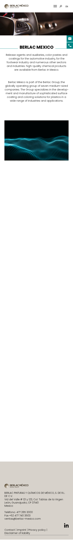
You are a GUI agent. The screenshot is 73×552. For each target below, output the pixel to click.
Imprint (21, 530)
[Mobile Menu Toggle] (55, 6)
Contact (9, 530)
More (55, 196)
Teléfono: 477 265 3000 (18, 512)
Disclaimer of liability (17, 533)
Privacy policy (37, 530)
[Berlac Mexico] (16, 6)
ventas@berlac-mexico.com (22, 518)
